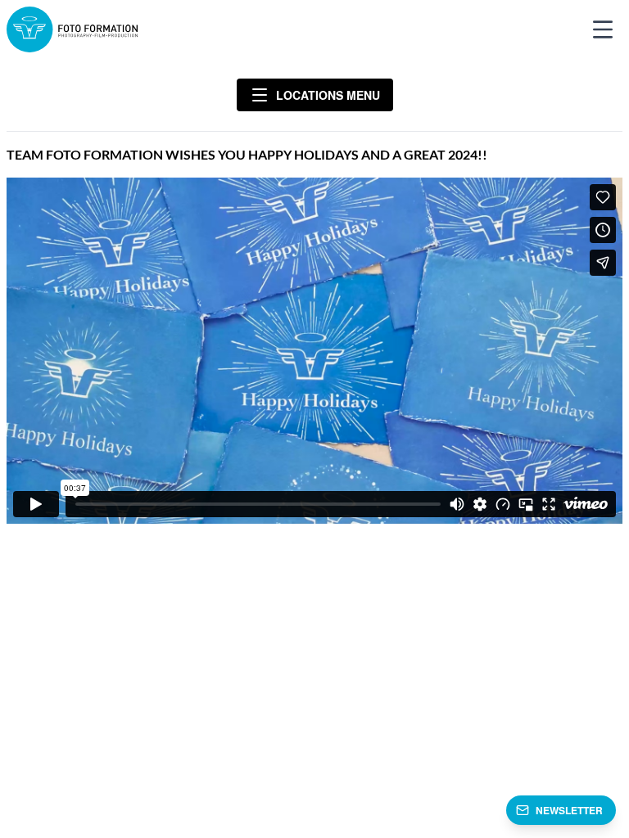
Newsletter (569, 810)
